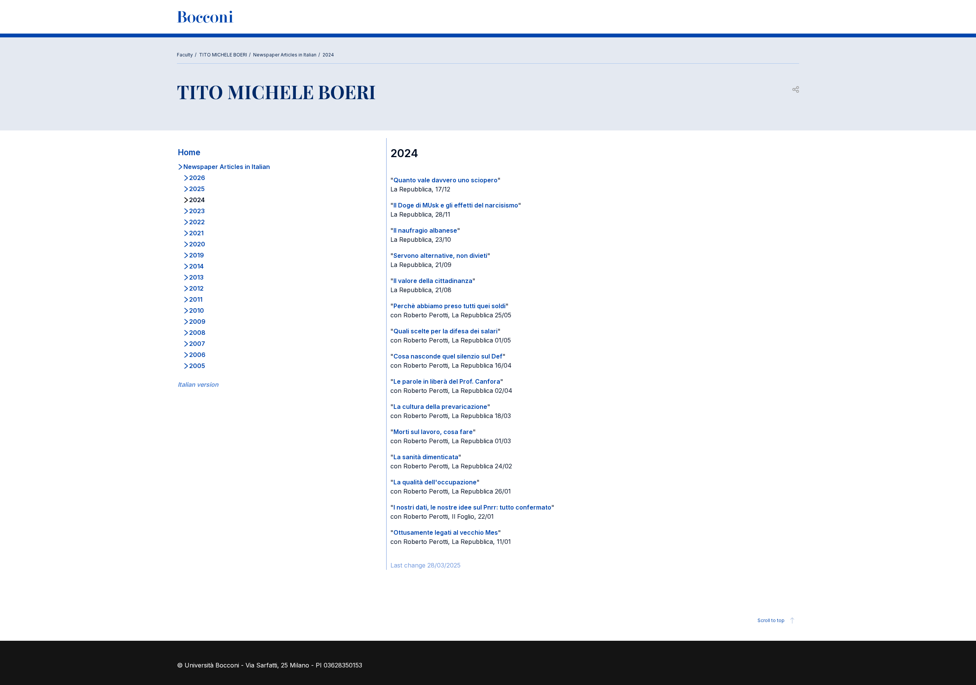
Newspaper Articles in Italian (284, 55)
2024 (328, 55)
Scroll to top (771, 620)
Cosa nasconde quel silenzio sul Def (447, 356)
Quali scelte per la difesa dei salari (445, 331)
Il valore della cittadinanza (432, 281)
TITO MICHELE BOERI (223, 55)
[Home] (205, 16)
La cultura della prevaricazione (440, 406)
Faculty (185, 55)
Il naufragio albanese (425, 230)
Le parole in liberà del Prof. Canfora (446, 381)
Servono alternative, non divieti (440, 255)
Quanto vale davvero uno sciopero (445, 180)
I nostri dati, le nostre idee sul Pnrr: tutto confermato (472, 507)
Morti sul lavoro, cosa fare (433, 432)
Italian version (198, 384)
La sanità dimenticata (425, 457)
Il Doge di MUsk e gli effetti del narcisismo (455, 205)
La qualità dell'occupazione (435, 482)
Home (189, 152)
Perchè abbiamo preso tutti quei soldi (449, 306)
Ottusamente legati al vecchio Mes (445, 532)
